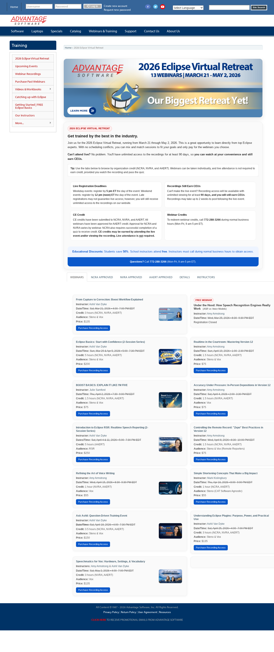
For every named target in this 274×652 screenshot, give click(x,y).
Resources (165, 612)
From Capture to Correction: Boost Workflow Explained (109, 299)
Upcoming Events (26, 66)
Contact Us (151, 31)
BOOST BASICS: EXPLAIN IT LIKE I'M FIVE (102, 385)
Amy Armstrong (216, 313)
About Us (173, 31)
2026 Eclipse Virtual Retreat (32, 58)
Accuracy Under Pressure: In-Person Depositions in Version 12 (232, 385)
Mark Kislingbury (217, 478)
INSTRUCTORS (206, 277)
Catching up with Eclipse (30, 97)
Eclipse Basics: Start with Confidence (110, 341)
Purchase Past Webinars (30, 81)
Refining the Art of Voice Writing (95, 473)
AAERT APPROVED (160, 277)
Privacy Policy (111, 612)
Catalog (75, 31)
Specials (56, 31)
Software (17, 31)
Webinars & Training (103, 31)
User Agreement (147, 612)
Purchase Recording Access (93, 328)
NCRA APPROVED (102, 277)
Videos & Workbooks (26, 89)
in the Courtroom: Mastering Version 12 (229, 341)
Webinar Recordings (28, 74)
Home (14, 7)
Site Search (259, 7)
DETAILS (185, 277)
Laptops (37, 31)
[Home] (28, 20)
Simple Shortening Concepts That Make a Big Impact (226, 473)
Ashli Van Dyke (98, 304)
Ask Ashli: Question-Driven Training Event (101, 515)
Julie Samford (97, 389)
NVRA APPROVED (131, 277)
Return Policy (128, 612)
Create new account (115, 5)
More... (18, 123)
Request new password (117, 9)
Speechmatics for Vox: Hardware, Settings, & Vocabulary (110, 561)
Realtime (199, 341)
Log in (94, 6)
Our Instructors (25, 115)
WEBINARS (77, 277)
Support (130, 31)
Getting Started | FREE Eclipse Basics (29, 106)
